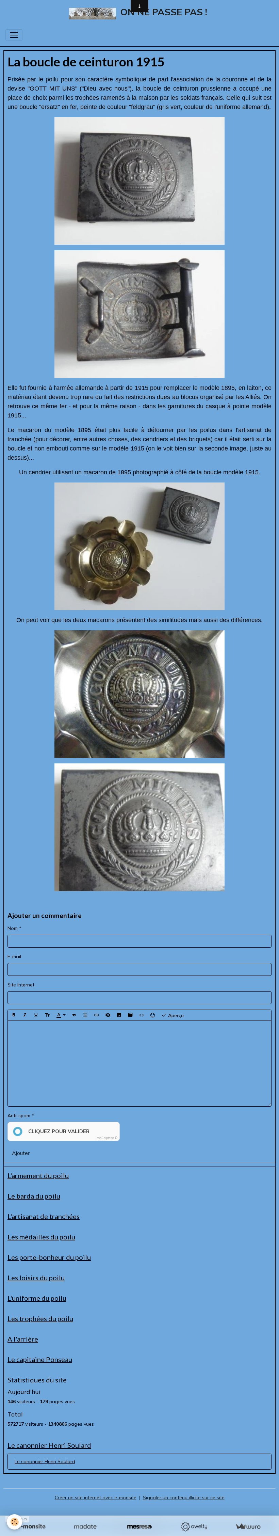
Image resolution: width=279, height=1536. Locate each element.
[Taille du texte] (47, 1015)
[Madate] (85, 1527)
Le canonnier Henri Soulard (45, 1461)
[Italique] (25, 1015)
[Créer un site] (31, 1527)
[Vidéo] (130, 1015)
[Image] (119, 1015)
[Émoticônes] (153, 1015)
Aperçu (175, 1015)
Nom (12, 928)
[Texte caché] (108, 1015)
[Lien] (96, 1015)
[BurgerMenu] (13, 35)
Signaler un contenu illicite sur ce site (184, 1497)
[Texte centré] (85, 1015)
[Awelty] (193, 1527)
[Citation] (74, 1015)
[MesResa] (139, 1527)
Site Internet (20, 985)
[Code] (141, 1015)
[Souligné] (36, 1015)
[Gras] (13, 1015)
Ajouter (21, 1153)
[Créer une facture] (248, 1527)
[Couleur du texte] (61, 1015)
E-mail (14, 956)
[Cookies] (14, 1522)
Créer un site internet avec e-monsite (95, 1497)
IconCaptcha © (106, 1138)
